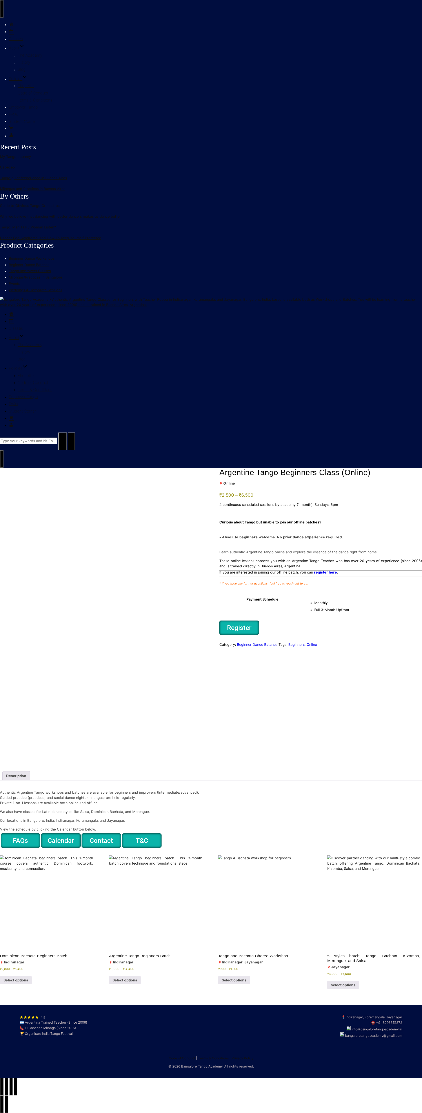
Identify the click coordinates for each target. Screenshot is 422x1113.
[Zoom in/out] (2, 1086)
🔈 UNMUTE (15, 475)
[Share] (11, 1086)
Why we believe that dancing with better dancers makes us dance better (60, 216)
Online (312, 644)
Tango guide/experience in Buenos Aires (33, 178)
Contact (101, 840)
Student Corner (22, 121)
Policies (15, 78)
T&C (142, 840)
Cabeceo (7, 167)
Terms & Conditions (35, 100)
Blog (22, 69)
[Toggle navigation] (2, 9)
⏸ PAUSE (189, 475)
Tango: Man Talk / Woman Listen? (28, 227)
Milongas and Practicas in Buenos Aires (32, 188)
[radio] (368, 602)
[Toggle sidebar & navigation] (2, 459)
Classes (16, 38)
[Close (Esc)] (15, 1086)
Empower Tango (23, 107)
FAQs (13, 114)
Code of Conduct (33, 93)
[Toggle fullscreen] (6, 1086)
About (14, 48)
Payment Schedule (262, 599)
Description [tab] (16, 776)
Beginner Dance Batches (257, 644)
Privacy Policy (242, 1058)
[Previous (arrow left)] (2, 1104)
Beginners (296, 644)
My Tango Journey (15, 156)
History (24, 62)
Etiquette (26, 85)
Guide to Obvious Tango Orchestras (30, 205)
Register (239, 628)
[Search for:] (29, 441)
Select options (16, 980)
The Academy (30, 55)
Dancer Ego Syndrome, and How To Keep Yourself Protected (50, 238)
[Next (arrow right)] (6, 1104)
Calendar (61, 840)
